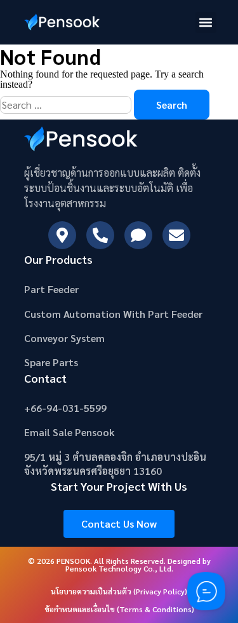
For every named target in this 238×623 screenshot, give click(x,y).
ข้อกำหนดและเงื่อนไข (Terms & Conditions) (119, 609)
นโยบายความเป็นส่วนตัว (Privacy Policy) (119, 591)
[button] (205, 22)
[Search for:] (67, 104)
